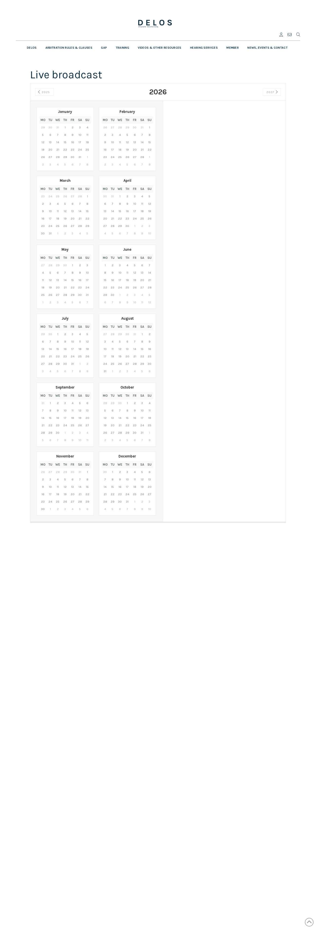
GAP (104, 47)
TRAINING (122, 47)
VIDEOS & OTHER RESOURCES (159, 47)
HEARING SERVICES (204, 47)
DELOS (32, 47)
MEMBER (232, 47)
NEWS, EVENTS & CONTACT (267, 47)
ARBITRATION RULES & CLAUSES (68, 47)
